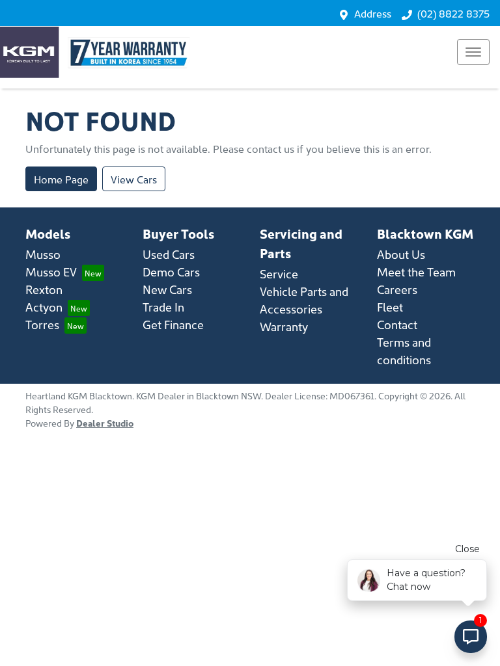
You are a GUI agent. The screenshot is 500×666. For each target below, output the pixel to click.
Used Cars (169, 254)
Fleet (390, 307)
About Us (401, 254)
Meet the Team (416, 271)
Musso (43, 254)
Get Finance (173, 324)
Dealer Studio (104, 422)
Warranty (284, 326)
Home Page (61, 179)
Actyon (43, 307)
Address (372, 13)
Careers (397, 289)
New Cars (167, 289)
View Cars (134, 179)
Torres (42, 324)
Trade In (163, 307)
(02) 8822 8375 (453, 13)
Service (279, 273)
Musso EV (51, 271)
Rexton (43, 289)
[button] (473, 52)
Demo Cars (171, 271)
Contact (397, 324)
